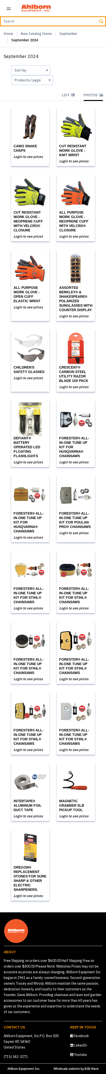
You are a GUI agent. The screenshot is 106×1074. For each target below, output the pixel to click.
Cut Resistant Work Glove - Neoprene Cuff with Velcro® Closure (28, 221)
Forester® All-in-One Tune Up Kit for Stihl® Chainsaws (29, 595)
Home (8, 33)
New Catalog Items (36, 33)
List (66, 95)
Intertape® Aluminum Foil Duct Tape (28, 805)
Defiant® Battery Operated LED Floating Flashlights (27, 447)
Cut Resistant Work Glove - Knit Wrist (73, 150)
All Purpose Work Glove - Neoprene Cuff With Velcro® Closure (73, 221)
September (68, 33)
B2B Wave (92, 1069)
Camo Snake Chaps (25, 148)
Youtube (80, 1054)
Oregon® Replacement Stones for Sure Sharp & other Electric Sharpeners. (30, 878)
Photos (91, 95)
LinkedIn (80, 1045)
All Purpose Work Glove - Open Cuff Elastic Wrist (27, 294)
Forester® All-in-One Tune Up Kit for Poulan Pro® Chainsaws (75, 520)
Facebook (81, 1036)
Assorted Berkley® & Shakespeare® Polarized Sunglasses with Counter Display (75, 299)
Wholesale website (66, 1069)
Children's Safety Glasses (29, 369)
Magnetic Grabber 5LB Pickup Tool (71, 805)
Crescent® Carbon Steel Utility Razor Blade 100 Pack (73, 374)
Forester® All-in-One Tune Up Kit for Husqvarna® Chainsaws (74, 447)
